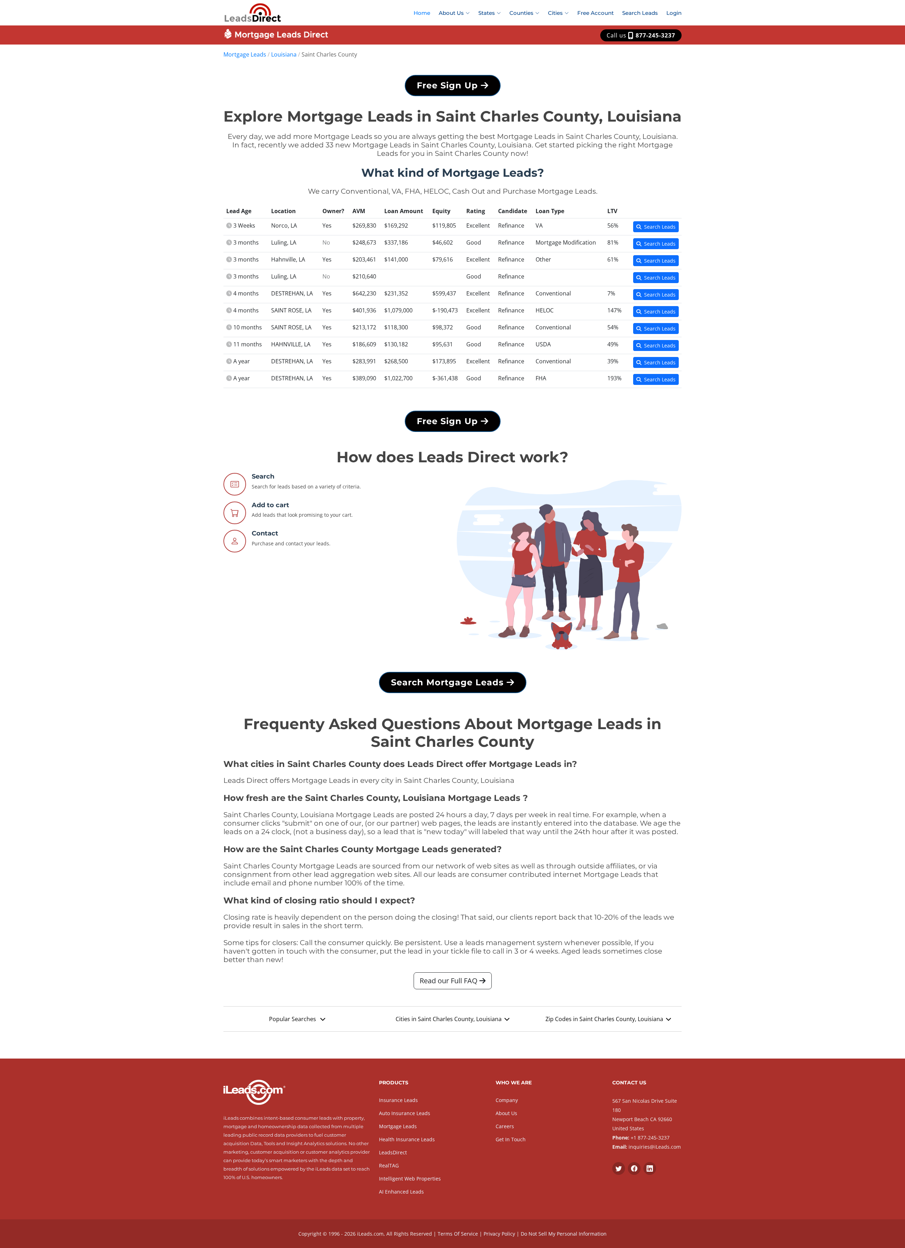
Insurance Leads (398, 1100)
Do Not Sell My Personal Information (564, 1233)
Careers (505, 1126)
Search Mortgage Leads (449, 682)
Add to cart (270, 505)
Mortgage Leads (244, 54)
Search (263, 476)
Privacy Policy (499, 1233)
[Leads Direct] (252, 12)
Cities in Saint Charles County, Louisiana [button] (449, 1019)
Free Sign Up (449, 85)
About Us (506, 1113)
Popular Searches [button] (293, 1019)
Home (422, 13)
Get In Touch (511, 1139)
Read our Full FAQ (449, 980)
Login (674, 13)
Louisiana (284, 54)
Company (507, 1100)
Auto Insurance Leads (404, 1113)
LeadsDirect (393, 1152)
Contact (265, 533)
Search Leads (640, 13)
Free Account (595, 13)
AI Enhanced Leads (401, 1191)
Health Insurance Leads (407, 1139)
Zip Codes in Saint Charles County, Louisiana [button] (604, 1019)
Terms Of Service (458, 1233)
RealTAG (389, 1165)
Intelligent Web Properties (410, 1178)
